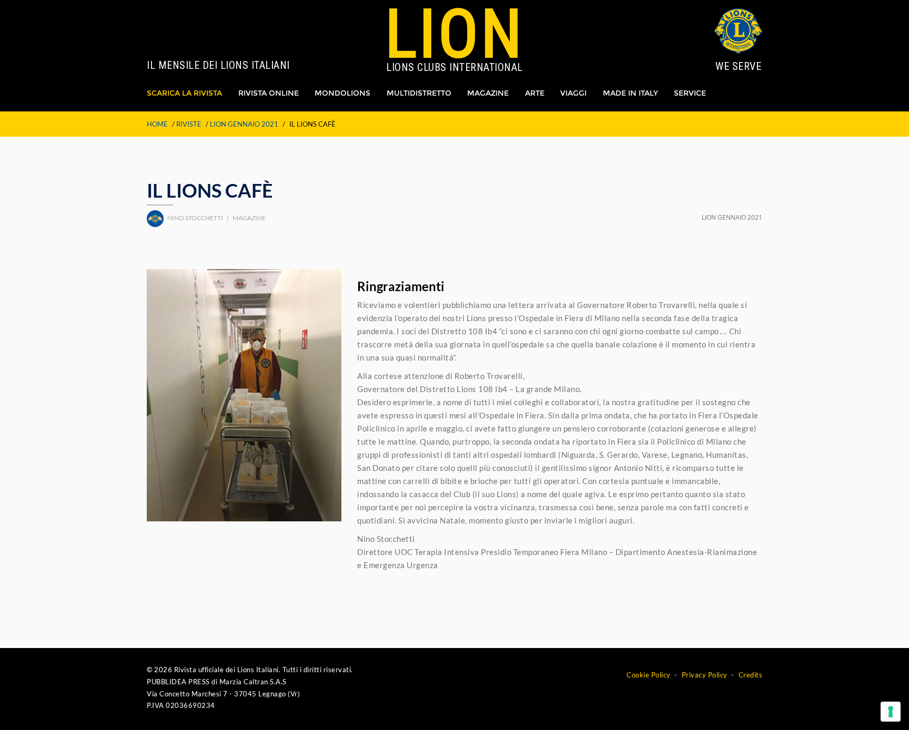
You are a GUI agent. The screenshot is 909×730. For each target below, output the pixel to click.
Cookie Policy (649, 675)
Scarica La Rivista (184, 93)
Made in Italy (630, 93)
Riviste (188, 124)
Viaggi (573, 93)
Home (157, 124)
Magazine (488, 93)
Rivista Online (268, 93)
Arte (534, 93)
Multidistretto (419, 93)
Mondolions (342, 93)
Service (690, 93)
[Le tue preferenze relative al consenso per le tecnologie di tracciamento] (891, 712)
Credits (751, 675)
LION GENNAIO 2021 (244, 124)
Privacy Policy (705, 675)
